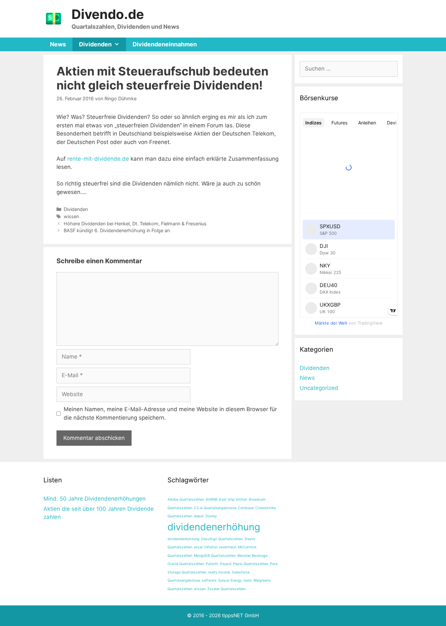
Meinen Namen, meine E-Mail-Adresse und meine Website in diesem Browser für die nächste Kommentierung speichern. (170, 413)
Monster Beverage (252, 556)
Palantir (212, 564)
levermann (227, 547)
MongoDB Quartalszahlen (215, 556)
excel (198, 547)
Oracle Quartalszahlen (185, 564)
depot (199, 516)
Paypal (225, 564)
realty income (219, 572)
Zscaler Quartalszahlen (226, 589)
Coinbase (246, 508)
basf (223, 499)
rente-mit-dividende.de (98, 158)
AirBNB (211, 499)
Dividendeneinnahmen (165, 44)
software (209, 580)
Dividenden (95, 44)
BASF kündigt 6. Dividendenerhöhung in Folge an (117, 230)
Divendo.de (108, 14)
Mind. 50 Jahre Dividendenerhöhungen (94, 498)
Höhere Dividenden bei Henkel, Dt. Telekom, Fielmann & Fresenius (135, 223)
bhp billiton (237, 499)
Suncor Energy (230, 580)
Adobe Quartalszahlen (185, 499)
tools (248, 580)
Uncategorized (319, 388)
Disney (211, 516)
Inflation (211, 547)
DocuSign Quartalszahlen (222, 539)
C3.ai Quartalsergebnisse (215, 508)
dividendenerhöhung (213, 527)
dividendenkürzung (183, 539)
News (58, 44)
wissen (71, 216)
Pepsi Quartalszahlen (250, 564)
